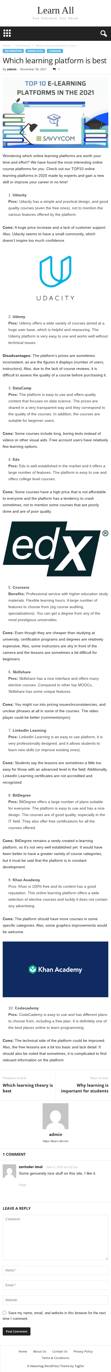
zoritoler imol (31, 1166)
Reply (22, 1185)
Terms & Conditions (55, 1358)
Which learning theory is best (28, 1087)
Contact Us (59, 1351)
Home (6, 45)
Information (22, 45)
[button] (103, 34)
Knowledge (35, 51)
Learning (55, 51)
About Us (39, 1351)
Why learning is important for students (84, 1087)
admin (11, 69)
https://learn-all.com (55, 1141)
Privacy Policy (83, 1351)
